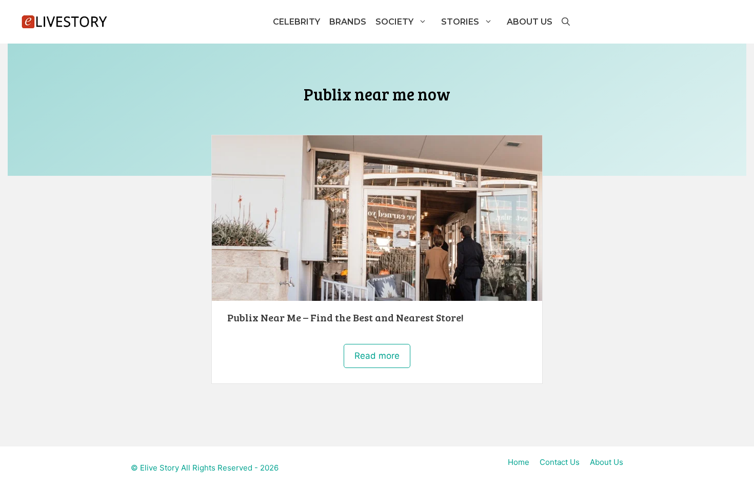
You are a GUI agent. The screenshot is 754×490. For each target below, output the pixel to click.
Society (394, 22)
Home (518, 462)
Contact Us (560, 462)
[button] (565, 21)
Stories (460, 22)
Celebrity (296, 22)
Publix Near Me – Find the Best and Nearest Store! (345, 317)
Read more (377, 356)
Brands (347, 22)
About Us (529, 22)
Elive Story (159, 468)
